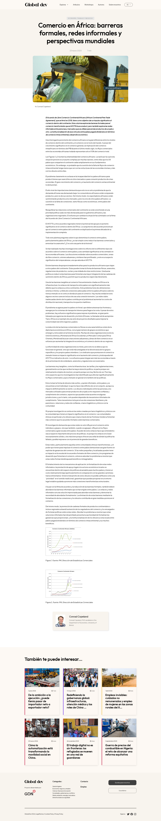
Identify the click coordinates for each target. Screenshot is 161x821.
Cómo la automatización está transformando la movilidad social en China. (40, 751)
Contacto (84, 781)
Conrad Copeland (78, 616)
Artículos (76, 5)
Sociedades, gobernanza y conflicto (64, 793)
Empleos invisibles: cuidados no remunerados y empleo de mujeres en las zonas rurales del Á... (119, 701)
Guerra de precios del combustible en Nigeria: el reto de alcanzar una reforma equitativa (119, 750)
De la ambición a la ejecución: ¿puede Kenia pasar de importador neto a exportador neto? (39, 701)
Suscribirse (122, 790)
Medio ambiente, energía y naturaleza (64, 795)
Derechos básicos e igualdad (61, 797)
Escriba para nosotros (122, 783)
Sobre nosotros (115, 5)
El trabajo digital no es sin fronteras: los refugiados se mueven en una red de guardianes (80, 751)
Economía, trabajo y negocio (80, 18)
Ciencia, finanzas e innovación (62, 791)
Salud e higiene (57, 786)
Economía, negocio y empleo (62, 788)
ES (127, 4)
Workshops (89, 5)
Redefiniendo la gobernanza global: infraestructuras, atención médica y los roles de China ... (79, 701)
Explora (63, 5)
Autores (101, 5)
